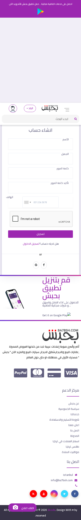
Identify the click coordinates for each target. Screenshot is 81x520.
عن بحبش (73, 403)
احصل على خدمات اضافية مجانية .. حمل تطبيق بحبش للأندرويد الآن (40, 4)
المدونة (74, 435)
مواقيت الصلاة (70, 451)
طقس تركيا (72, 446)
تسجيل (41, 234)
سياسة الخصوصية (68, 408)
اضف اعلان (27, 508)
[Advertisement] (40, 60)
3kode (51, 510)
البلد (31, 108)
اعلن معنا (73, 424)
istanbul (68, 474)
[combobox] (27, 202)
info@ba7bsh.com (62, 480)
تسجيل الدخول (31, 243)
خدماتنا (75, 414)
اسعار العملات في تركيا (66, 441)
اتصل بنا (74, 430)
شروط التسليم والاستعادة (64, 419)
